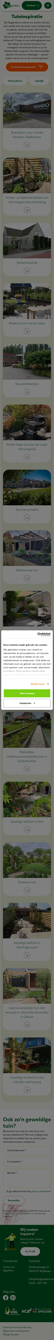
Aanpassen (25, 703)
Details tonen (38, 684)
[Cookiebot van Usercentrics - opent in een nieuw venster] (38, 634)
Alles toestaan (27, 693)
